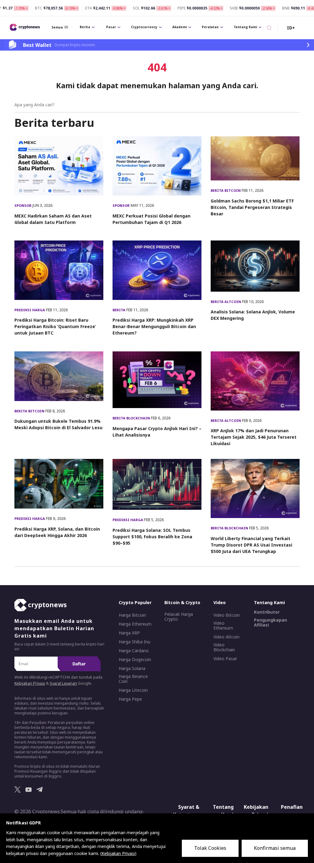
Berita (85, 27)
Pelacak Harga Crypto (178, 617)
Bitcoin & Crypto (182, 602)
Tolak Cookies (210, 848)
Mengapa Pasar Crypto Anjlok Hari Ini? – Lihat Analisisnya (157, 432)
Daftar (79, 664)
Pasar (111, 27)
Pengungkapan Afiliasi (270, 622)
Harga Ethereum (135, 624)
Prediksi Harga (30, 310)
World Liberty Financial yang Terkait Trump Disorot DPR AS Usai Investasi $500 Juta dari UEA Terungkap (251, 545)
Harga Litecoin (133, 690)
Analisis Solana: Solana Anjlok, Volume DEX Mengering (253, 315)
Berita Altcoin (226, 301)
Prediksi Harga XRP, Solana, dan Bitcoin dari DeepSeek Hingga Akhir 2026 (57, 532)
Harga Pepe (130, 699)
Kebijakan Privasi (29, 683)
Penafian (292, 807)
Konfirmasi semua (275, 848)
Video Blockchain (224, 647)
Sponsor (23, 205)
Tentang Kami (245, 27)
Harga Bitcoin (132, 615)
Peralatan (210, 27)
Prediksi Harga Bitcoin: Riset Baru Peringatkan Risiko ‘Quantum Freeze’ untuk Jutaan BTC (55, 326)
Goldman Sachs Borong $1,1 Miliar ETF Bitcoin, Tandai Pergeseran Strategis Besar (252, 207)
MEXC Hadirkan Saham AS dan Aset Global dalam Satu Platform (53, 219)
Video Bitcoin (226, 615)
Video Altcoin (226, 636)
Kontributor (267, 612)
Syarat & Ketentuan (186, 811)
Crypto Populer (135, 602)
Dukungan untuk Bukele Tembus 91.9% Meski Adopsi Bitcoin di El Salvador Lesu (58, 424)
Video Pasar (225, 658)
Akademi (179, 27)
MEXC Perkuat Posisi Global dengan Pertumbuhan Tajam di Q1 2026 (151, 219)
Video (219, 602)
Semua (57, 27)
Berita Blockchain (132, 418)
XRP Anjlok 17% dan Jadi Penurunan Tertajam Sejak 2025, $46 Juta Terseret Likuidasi (254, 437)
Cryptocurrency (144, 27)
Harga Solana (132, 668)
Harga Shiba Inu (134, 641)
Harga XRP (129, 632)
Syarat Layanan (63, 683)
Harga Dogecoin (135, 659)
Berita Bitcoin (226, 190)
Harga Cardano (134, 650)
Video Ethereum (223, 625)
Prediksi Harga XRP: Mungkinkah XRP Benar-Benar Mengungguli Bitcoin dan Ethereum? (154, 326)
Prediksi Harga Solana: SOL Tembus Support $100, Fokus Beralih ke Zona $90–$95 (152, 536)
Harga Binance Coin (133, 679)
